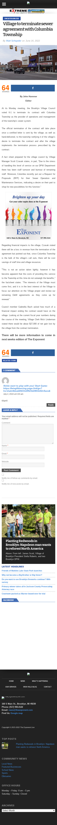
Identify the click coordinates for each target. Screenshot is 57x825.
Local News (7, 764)
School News (8, 770)
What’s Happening (40, 681)
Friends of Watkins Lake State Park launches (22, 571)
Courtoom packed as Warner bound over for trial (23, 594)
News (23, 681)
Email (5, 453)
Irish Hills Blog (30, 687)
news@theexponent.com (21, 710)
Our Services (10, 687)
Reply (51, 404)
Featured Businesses (11, 767)
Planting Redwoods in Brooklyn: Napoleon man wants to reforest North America (28, 544)
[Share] (33, 88)
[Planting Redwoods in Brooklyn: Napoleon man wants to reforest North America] (28, 536)
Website (5, 461)
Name (5, 446)
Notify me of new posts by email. (15, 484)
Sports (5, 773)
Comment (6, 423)
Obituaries (6, 776)
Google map (17, 713)
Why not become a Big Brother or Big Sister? (22, 575)
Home (11, 681)
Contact (48, 687)
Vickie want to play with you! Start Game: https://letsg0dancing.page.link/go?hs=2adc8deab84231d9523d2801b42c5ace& (26, 388)
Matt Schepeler (13, 40)
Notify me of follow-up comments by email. (20, 478)
